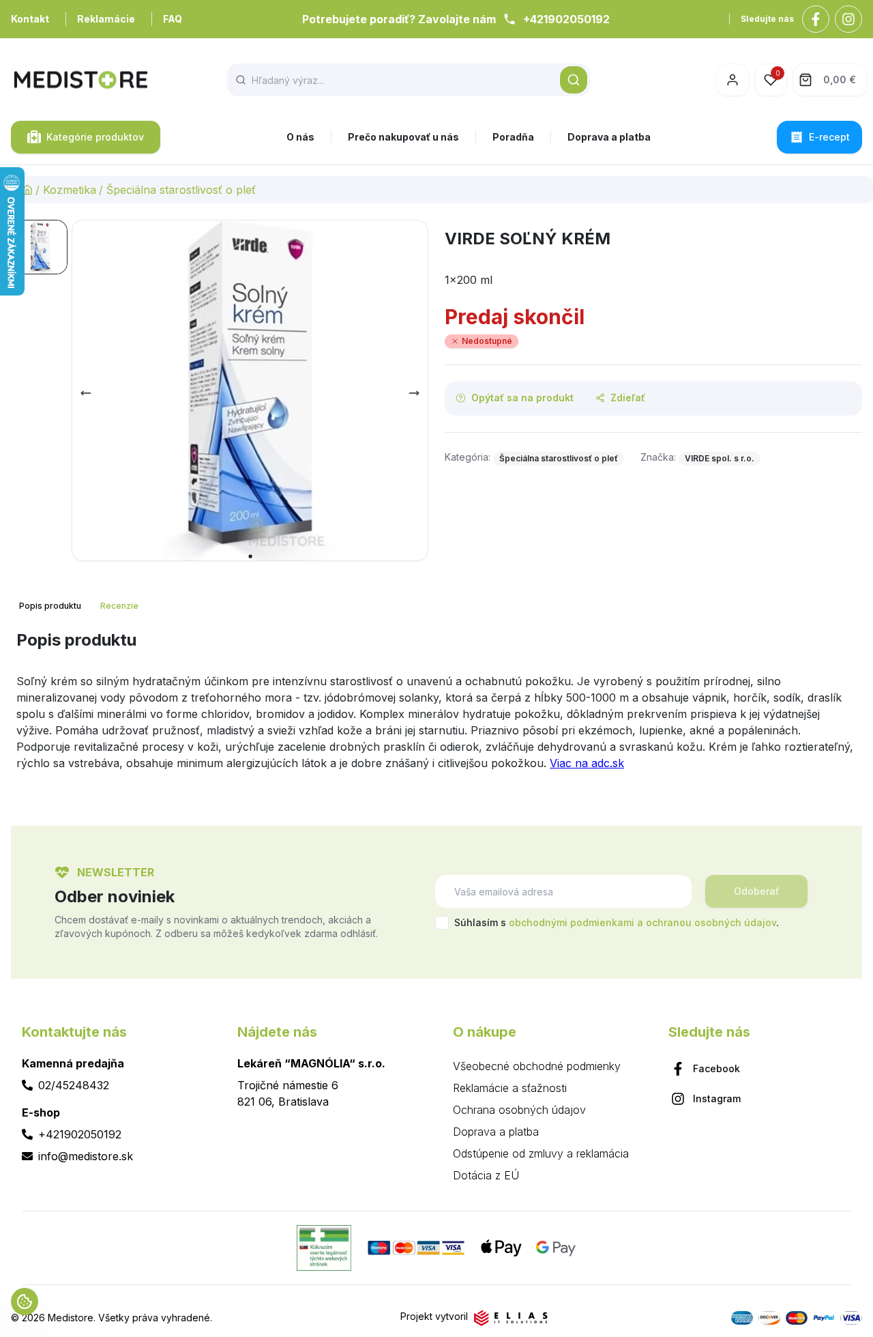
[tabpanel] (436, 705)
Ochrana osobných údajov (519, 1110)
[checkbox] (442, 923)
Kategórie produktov (95, 137)
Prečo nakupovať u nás (403, 137)
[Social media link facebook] (815, 19)
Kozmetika (69, 190)
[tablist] (80, 606)
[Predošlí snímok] (86, 393)
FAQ (172, 19)
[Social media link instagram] (848, 19)
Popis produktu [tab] (50, 606)
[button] (573, 80)
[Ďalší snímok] (414, 393)
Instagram (717, 1098)
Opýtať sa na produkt (522, 397)
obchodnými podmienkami (571, 922)
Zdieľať (627, 397)
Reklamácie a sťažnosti (510, 1088)
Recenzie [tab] (119, 606)
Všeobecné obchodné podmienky (537, 1066)
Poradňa (513, 137)
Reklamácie (106, 19)
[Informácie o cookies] (24, 1301)
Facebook (716, 1068)
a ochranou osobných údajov (706, 922)
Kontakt (30, 19)
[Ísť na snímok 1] (40, 247)
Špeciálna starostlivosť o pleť (181, 190)
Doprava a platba (609, 137)
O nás (300, 137)
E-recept (829, 137)
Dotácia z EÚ (486, 1175)
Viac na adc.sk (587, 763)
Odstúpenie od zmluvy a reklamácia (541, 1153)
